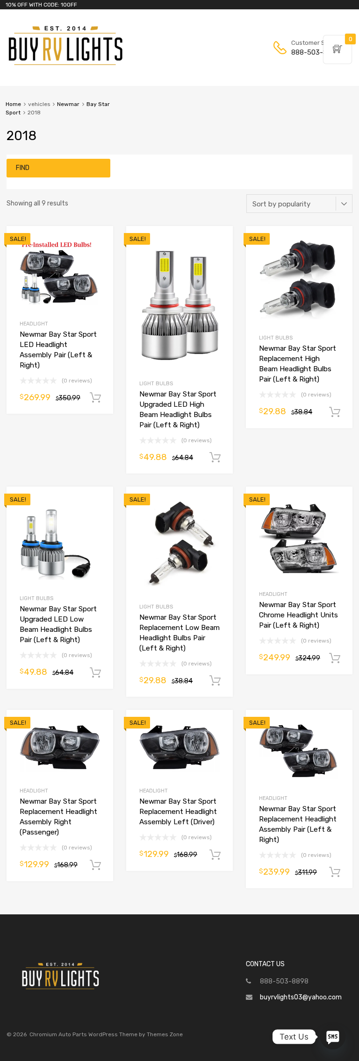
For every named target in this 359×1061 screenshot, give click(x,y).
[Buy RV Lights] (65, 65)
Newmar (68, 104)
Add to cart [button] (95, 398)
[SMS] (332, 1036)
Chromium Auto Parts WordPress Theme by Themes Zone (106, 1034)
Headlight (34, 324)
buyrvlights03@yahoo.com (301, 997)
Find (22, 168)
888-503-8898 (314, 52)
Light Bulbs (156, 384)
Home (13, 104)
